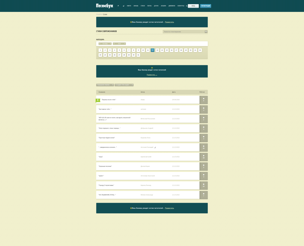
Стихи (143, 6)
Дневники (172, 6)
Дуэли (156, 6)
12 (152, 50)
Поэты (149, 6)
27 (119, 55)
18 (181, 50)
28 (124, 55)
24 (105, 55)
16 (171, 50)
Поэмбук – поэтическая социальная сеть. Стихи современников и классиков (104, 6)
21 (195, 50)
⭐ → (152, 22)
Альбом (163, 6)
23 (100, 55)
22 (200, 50)
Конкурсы (181, 6)
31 (138, 55)
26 (114, 55)
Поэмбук (99, 14)
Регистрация (205, 6)
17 (176, 50)
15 (167, 50)
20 (190, 50)
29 (129, 55)
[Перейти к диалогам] (123, 6)
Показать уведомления (118, 6)
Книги (129, 6)
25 (110, 55)
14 (162, 50)
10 (143, 50)
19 (186, 50)
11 (148, 50)
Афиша (136, 6)
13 (157, 50)
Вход (193, 6)
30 (133, 55)
